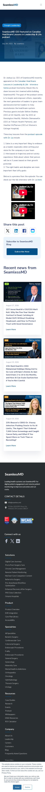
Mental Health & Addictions (15, 669)
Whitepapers (10, 714)
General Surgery (11, 658)
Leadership (9, 739)
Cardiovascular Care (13, 640)
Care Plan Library (11, 617)
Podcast (8, 711)
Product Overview (12, 609)
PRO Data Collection (13, 593)
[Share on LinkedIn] (16, 230)
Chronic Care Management (15, 569)
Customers (9, 746)
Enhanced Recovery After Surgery (18, 589)
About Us (8, 736)
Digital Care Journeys (13, 562)
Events (7, 707)
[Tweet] (7, 230)
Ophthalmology (11, 680)
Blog (7, 750)
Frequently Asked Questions (16, 753)
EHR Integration (11, 613)
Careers (8, 743)
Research (8, 704)
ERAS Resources (11, 718)
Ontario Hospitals (12, 596)
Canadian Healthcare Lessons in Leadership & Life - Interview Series (20, 84)
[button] (41, 5)
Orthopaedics (10, 673)
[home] (9, 4)
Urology (8, 687)
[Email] (32, 230)
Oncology (9, 676)
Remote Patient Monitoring (15, 572)
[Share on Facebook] (24, 230)
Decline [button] (27, 787)
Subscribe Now (22, 251)
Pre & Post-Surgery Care (15, 565)
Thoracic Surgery (11, 683)
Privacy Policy (9, 760)
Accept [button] (17, 787)
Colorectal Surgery (12, 644)
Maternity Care (11, 665)
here (40, 179)
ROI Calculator (11, 721)
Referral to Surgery (12, 579)
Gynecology (9, 662)
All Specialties (10, 633)
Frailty (7, 651)
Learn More (11, 329)
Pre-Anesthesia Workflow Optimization (15, 584)
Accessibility (10, 620)
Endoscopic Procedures (14, 648)
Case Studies (10, 700)
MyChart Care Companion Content (18, 576)
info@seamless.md (14, 502)
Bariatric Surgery (11, 637)
